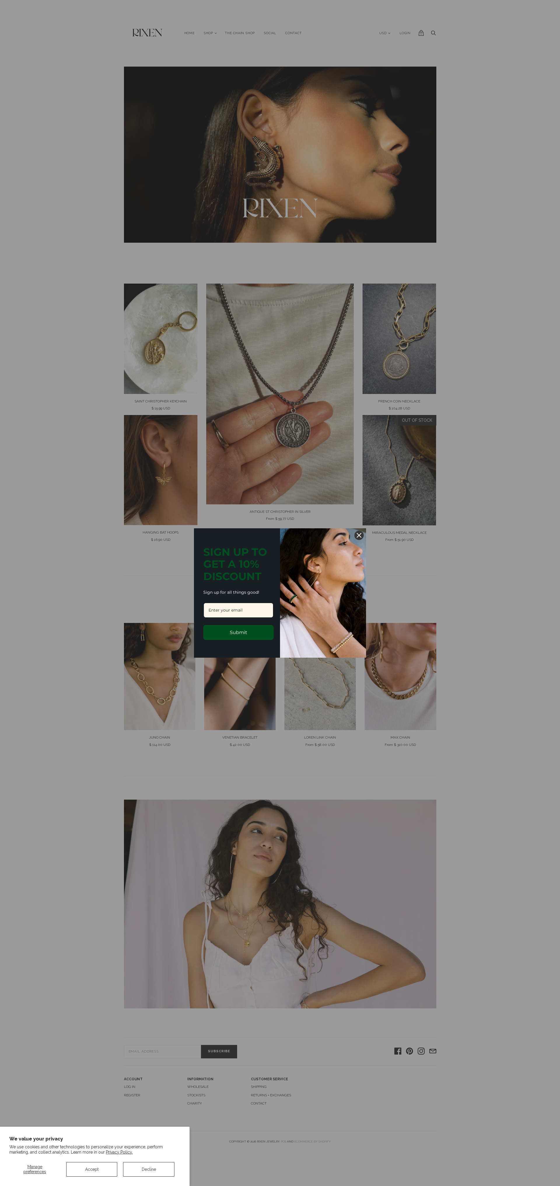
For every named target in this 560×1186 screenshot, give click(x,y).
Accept (92, 1169)
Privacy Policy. (119, 1152)
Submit (238, 632)
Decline (149, 1169)
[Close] (359, 535)
